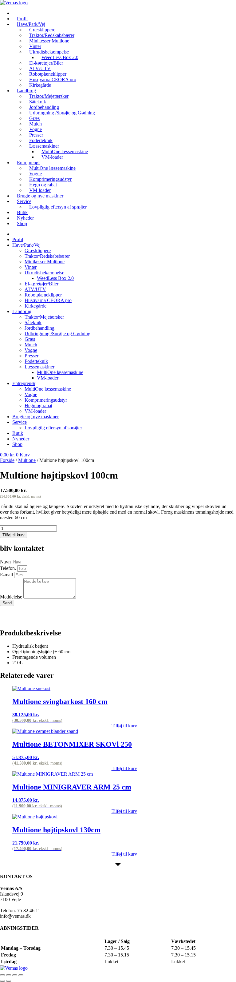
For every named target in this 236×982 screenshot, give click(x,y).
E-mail (7, 574)
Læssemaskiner (39, 366)
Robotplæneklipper (43, 294)
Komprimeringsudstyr (46, 400)
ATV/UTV (35, 289)
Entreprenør (23, 383)
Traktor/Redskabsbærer (47, 256)
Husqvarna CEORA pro (48, 300)
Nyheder (20, 438)
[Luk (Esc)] (20, 975)
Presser (31, 355)
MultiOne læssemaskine (52, 168)
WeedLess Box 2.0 (55, 278)
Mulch (31, 344)
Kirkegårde (35, 305)
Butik (17, 433)
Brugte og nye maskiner (40, 195)
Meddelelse (11, 596)
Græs (30, 339)
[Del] (14, 975)
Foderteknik (36, 361)
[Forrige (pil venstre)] (2, 981)
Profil (17, 239)
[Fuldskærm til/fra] (8, 975)
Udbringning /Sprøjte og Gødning (62, 112)
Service (24, 201)
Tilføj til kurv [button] (124, 725)
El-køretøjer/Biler (41, 283)
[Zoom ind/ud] (2, 975)
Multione (27, 460)
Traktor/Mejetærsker (44, 317)
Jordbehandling (39, 328)
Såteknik (33, 322)
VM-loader (52, 157)
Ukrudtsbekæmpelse (44, 272)
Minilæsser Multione (49, 40)
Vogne (31, 350)
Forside (7, 460)
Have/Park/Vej (26, 245)
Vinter (31, 267)
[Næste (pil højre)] (8, 981)
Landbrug (21, 311)
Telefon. (8, 568)
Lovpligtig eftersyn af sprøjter (58, 206)
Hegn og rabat (38, 405)
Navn (6, 561)
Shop (22, 223)
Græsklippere (38, 250)
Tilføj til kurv (13, 535)
